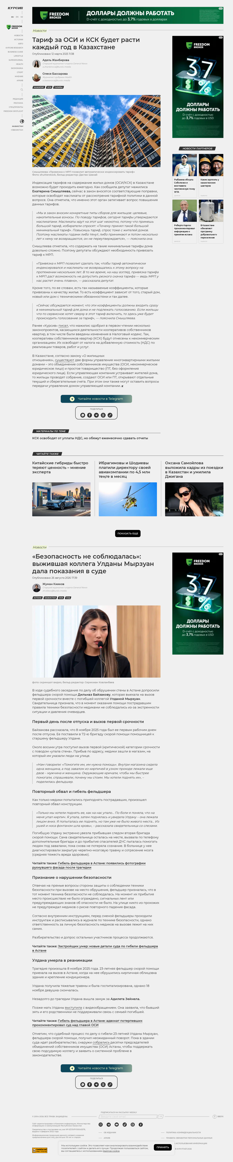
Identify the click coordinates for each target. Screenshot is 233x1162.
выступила (73, 1008)
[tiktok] (125, 1125)
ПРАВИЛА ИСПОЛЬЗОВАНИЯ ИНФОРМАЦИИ (186, 1144)
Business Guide (15, 52)
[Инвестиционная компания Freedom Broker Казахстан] (14, 27)
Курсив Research (14, 48)
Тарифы (58, 87)
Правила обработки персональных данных (189, 1138)
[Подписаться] (160, 1117)
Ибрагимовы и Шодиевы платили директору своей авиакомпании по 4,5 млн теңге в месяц (125, 470)
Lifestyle (18, 56)
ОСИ (49, 87)
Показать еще (128, 533)
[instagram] (101, 1125)
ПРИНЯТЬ (163, 1147)
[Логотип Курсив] (15, 8)
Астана (37, 598)
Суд (68, 598)
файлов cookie (111, 1151)
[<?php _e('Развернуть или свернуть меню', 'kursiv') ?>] (22, 121)
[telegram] (109, 1125)
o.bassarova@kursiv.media (56, 80)
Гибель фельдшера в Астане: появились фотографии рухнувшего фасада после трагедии (89, 865)
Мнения (19, 76)
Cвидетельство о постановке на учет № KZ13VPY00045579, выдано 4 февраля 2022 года (58, 1130)
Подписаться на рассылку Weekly (119, 1113)
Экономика (17, 68)
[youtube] (117, 1125)
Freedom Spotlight (13, 111)
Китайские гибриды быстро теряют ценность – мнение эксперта (60, 467)
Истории (18, 40)
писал (63, 326)
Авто (20, 44)
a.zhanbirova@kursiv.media (56, 66)
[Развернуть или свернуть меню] (22, 89)
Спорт (20, 72)
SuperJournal (16, 60)
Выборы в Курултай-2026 (179, 1149)
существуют (64, 360)
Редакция (18, 99)
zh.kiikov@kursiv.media (54, 590)
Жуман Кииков (53, 584)
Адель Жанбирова (55, 60)
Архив (20, 80)
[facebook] (141, 1125)
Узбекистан (17, 130)
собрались (101, 1042)
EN (17, 17)
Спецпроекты (16, 107)
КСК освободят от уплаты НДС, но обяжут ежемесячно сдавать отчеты (90, 438)
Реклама (18, 103)
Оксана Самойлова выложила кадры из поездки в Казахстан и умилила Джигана (194, 470)
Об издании (110, 1133)
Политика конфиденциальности (183, 1133)
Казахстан (17, 126)
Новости (18, 35)
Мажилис (39, 87)
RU (12, 17)
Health (19, 64)
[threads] (133, 1125)
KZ (22, 17)
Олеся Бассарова (55, 73)
